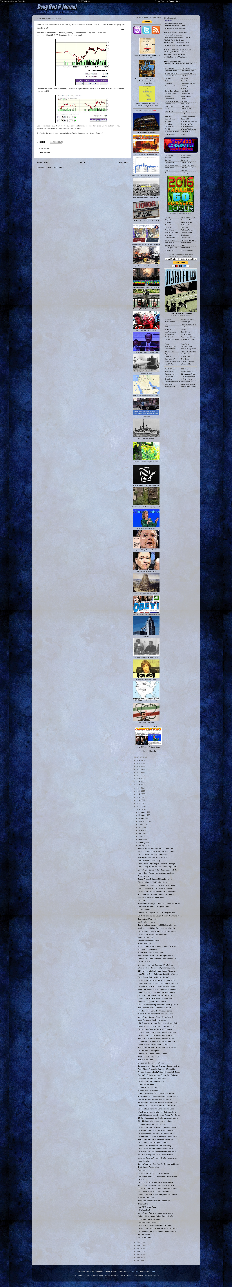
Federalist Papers (187, 230)
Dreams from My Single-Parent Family (152, 1001)
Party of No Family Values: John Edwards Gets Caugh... (158, 1188)
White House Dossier (172, 173)
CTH (166, 88)
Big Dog (167, 354)
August (141, 824)
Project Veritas (169, 168)
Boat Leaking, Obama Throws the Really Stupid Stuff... (157, 867)
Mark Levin (168, 116)
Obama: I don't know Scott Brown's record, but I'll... (156, 1149)
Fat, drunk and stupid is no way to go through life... (156, 1182)
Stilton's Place (169, 245)
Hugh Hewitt (169, 111)
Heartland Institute (187, 327)
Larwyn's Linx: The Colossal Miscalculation (153, 1173)
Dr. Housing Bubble (187, 165)
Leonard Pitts (185, 237)
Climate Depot (185, 322)
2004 (139, 1257)
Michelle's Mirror (170, 240)
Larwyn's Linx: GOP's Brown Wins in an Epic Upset (156, 1106)
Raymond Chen (170, 374)
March (140, 840)
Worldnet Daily (186, 131)
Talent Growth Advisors (188, 386)
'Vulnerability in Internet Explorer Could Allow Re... (156, 1216)
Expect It (141, 1179)
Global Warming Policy (188, 324)
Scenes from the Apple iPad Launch (151, 952)
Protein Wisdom (186, 109)
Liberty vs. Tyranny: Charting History (176, 32)
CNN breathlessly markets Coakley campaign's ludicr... (158, 1118)
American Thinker (170, 76)
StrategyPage (169, 334)
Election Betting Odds (172, 91)
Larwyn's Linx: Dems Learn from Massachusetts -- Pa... (158, 959)
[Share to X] (56, 142)
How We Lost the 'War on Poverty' (175, 54)
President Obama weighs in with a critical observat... (157, 1041)
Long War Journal (170, 332)
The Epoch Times (170, 93)
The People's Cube (171, 248)
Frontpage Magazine (171, 101)
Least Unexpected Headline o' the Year (152, 1020)
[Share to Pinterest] (61, 142)
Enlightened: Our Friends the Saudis (151, 1063)
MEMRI (183, 245)
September (142, 821)
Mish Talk (184, 170)
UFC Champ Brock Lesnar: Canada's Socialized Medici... (159, 1023)
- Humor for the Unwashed (178, 64)
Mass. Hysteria (143, 1161)
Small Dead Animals (187, 354)
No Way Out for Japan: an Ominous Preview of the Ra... (158, 1103)
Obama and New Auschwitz (173, 35)
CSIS (166, 324)
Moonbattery (185, 101)
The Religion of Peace (172, 339)
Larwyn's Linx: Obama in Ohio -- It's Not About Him (156, 1017)
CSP (166, 327)
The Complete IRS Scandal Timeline (176, 52)
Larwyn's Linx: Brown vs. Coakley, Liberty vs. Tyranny (157, 1127)
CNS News (168, 83)
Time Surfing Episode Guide (173, 23)
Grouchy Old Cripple (171, 232)
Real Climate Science (188, 337)
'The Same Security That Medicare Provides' (154, 882)
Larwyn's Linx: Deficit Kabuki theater (151, 1081)
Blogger (152, 1271)
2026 (139, 760)
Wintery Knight (186, 364)
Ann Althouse (185, 68)
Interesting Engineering (172, 381)
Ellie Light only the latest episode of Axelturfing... (155, 965)
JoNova (183, 329)
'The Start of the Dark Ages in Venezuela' (152, 854)
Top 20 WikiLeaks (84, 1)
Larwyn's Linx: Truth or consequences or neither (155, 1213)
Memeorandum (186, 243)
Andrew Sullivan (186, 225)
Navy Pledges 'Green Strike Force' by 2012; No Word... (158, 974)
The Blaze (168, 78)
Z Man (183, 134)
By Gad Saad (147, 56)
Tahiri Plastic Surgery (188, 384)
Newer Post (42, 162)
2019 (139, 782)
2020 (139, 779)
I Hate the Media (186, 232)
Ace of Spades (169, 68)
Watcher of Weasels (187, 361)
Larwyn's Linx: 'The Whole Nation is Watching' (154, 1146)
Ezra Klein (184, 227)
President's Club (144, 962)
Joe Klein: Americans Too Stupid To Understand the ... (157, 992)
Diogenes (168, 222)
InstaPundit (168, 114)
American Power (170, 349)
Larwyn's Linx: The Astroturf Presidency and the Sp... (157, 980)
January (141, 846)
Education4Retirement (188, 376)
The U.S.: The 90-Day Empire (174, 40)
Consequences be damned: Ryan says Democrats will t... (159, 1066)
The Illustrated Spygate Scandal (174, 25)
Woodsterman (169, 250)
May (140, 833)
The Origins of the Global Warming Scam (177, 37)
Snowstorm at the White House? (149, 1219)
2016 (139, 791)
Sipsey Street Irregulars (189, 351)
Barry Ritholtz (185, 157)
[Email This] (51, 142)
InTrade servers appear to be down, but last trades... (157, 1112)
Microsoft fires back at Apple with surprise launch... (156, 956)
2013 (139, 800)
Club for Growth (186, 162)
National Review (170, 119)
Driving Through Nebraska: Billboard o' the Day (155, 879)
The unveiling (143, 1204)
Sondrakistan (185, 356)
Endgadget (168, 379)
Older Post (123, 162)
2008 (139, 1245)
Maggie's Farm (169, 364)
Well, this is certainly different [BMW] (151, 897)
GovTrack (168, 160)
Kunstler (183, 88)
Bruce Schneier (170, 386)
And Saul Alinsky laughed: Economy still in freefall (156, 894)
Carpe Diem (185, 160)
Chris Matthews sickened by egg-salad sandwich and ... (158, 1136)
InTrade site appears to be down (52, 33)
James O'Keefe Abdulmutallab (149, 940)
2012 (139, 803)
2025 (139, 763)
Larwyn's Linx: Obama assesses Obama (152, 1054)
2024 (139, 766)
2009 (139, 1242)
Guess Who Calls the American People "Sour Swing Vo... (158, 1075)
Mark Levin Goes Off (145, 937)
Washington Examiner (172, 131)
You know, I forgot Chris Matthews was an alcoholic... (157, 928)
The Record (169, 337)
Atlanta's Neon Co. (187, 371)
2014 (139, 797)
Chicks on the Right (187, 71)
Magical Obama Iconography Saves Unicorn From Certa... (159, 1115)
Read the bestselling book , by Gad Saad (147, 105)
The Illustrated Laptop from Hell (174, 28)
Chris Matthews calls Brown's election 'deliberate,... (156, 1121)
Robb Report (169, 384)
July (140, 827)
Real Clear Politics (187, 250)
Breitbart (167, 81)
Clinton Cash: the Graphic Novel (167, 1)
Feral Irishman (169, 230)
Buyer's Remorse (144, 910)
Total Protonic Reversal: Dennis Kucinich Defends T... (157, 1008)
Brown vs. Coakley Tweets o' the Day (151, 1124)
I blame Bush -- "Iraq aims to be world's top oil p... (156, 873)
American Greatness (171, 71)
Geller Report (169, 106)
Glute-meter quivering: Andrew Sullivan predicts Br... (157, 1130)
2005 (139, 1254)
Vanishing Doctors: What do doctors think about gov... (157, 1158)
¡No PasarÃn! (169, 351)
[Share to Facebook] (58, 142)
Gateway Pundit (170, 104)
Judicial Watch (169, 162)
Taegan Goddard (186, 222)
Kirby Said (184, 91)
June (140, 830)
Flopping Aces (185, 78)
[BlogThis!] (53, 142)
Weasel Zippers (170, 134)
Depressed (142, 1170)
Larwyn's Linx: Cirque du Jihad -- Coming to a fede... (157, 913)
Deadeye (141, 900)
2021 (139, 776)
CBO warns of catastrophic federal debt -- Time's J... (156, 971)
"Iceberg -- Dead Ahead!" (147, 1084)
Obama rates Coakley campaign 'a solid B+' (154, 1142)
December (142, 812)
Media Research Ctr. (188, 240)
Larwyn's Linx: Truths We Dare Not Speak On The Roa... (158, 1228)
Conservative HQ (187, 73)
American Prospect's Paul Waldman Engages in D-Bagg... (159, 1072)
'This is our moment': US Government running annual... (158, 1231)
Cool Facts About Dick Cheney (149, 861)
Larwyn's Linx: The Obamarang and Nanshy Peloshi (157, 891)
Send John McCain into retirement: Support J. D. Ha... (157, 946)
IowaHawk (168, 235)
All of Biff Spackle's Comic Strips (148, 747)
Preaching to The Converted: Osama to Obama (155, 1011)
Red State (184, 111)
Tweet (121, 29)
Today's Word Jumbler (146, 1060)
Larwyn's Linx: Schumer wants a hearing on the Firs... (157, 1035)
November (142, 815)
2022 (139, 772)
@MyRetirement (186, 379)
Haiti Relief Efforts (144, 1237)
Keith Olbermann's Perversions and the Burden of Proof (158, 1096)
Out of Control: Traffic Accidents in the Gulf (153, 977)
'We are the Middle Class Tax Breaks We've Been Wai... (158, 989)
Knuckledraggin (170, 237)
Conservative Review (172, 86)
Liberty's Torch (186, 96)
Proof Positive (169, 243)
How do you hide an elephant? (149, 1051)
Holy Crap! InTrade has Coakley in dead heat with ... (157, 1185)
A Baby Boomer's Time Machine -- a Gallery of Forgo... (157, 1026)
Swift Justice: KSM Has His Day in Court (152, 858)
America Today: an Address (148, 1090)
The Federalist (169, 126)
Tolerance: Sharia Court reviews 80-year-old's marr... (157, 1038)
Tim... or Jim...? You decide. (148, 919)
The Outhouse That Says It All (148, 1167)
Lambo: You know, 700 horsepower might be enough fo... (158, 983)
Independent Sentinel (188, 83)
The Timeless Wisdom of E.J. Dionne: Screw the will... (157, 1047)
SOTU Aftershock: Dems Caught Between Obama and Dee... (160, 916)
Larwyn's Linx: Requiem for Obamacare (152, 934)
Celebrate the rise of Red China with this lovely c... (156, 995)
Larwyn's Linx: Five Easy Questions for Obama (155, 998)
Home (83, 162)
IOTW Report (185, 86)
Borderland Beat (170, 322)
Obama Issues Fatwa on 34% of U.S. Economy (155, 1029)
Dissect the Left (170, 359)
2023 (139, 769)
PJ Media (168, 121)
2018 (139, 785)
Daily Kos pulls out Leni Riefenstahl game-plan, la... (157, 1133)
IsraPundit (168, 329)
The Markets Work (187, 124)
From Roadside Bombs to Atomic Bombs (152, 1078)
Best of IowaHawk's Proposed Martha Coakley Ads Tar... (158, 1176)
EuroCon (168, 96)
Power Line (168, 124)
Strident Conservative (188, 116)
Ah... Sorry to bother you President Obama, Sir (154, 1192)
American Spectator (171, 73)
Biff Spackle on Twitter (188, 374)
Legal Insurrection (187, 93)
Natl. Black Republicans (189, 349)
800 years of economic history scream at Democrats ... (157, 1032)
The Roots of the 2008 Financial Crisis (176, 45)
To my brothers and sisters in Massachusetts (154, 1201)
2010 (139, 809)
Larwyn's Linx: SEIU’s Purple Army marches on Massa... (158, 1194)
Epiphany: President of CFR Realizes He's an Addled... (158, 885)
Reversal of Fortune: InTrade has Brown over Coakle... (157, 1152)
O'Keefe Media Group (172, 165)
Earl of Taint (168, 227)
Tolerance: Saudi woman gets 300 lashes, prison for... (157, 925)
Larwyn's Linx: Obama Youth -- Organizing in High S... (157, 870)
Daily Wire (184, 76)
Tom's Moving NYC (187, 381)
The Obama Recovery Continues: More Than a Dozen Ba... (159, 904)
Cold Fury (168, 356)
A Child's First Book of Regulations (175, 57)
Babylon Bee (169, 220)
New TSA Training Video (147, 1207)
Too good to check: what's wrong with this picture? (156, 1139)
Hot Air (167, 109)
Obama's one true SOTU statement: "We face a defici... (157, 931)
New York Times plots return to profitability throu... (156, 1155)
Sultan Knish (185, 119)
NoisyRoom (185, 104)
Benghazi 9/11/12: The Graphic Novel (176, 42)
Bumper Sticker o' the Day (147, 1087)
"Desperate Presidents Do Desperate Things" (154, 906)
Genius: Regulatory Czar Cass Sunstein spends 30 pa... (158, 1164)
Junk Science (185, 332)
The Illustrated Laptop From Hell (12, 1)
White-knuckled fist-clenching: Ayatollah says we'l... (156, 968)
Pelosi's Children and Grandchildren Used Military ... (157, 848)
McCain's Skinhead (145, 1234)
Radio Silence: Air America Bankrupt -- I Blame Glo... (157, 1069)
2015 (139, 794)
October (141, 818)
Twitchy (167, 170)
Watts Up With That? (188, 339)
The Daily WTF (170, 376)
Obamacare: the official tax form (149, 1222)
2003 (139, 1260)
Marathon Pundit (186, 346)
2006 (139, 1251)
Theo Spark (185, 359)
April (140, 836)
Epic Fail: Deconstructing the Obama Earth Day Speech (158, 1005)
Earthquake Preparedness (147, 949)
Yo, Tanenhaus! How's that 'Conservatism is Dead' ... (157, 1109)
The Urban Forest (144, 943)
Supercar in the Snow (146, 1198)
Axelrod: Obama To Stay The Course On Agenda (155, 1014)
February (141, 843)
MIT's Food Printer (144, 1210)
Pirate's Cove (185, 106)
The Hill (167, 129)
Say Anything (185, 114)
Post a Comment (46, 152)
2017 (139, 788)
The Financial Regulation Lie (148, 1057)
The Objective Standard (189, 121)
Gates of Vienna (186, 81)
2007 (139, 1248)
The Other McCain (187, 126)
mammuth (135, 1271)
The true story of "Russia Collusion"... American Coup (147, 81)
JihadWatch (185, 235)
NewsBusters (185, 248)
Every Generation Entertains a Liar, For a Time (155, 1225)
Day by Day (169, 225)
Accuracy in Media (187, 220)
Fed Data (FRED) (187, 168)
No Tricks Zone (186, 334)
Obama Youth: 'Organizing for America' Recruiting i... (157, 864)
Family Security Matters (172, 361)
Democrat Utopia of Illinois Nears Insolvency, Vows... (157, 986)
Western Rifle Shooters (188, 129)
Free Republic (169, 98)
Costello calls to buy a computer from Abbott (154, 1044)
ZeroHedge (185, 173)
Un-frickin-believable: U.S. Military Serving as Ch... (156, 888)
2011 (139, 806)
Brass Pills (168, 157)
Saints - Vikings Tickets (146, 922)
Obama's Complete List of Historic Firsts (177, 49)
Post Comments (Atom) (55, 167)
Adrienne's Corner (171, 346)
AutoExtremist (169, 371)
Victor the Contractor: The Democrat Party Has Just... (157, 1093)
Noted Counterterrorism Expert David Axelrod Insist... (157, 851)
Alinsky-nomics (143, 876)
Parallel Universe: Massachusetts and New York (155, 1100)
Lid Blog (183, 98)
